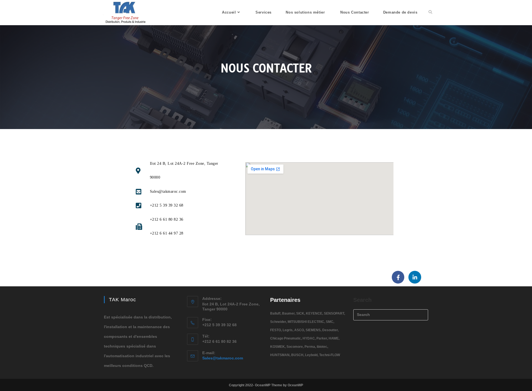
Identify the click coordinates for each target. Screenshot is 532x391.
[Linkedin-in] (414, 277)
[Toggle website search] (430, 12)
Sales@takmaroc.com (222, 358)
